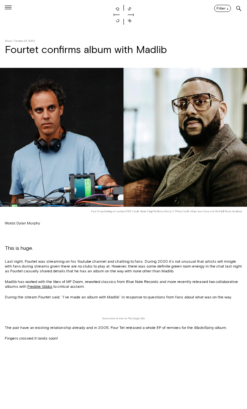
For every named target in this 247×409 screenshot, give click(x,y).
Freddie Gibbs (39, 286)
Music (8, 41)
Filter (222, 8)
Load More (123, 378)
